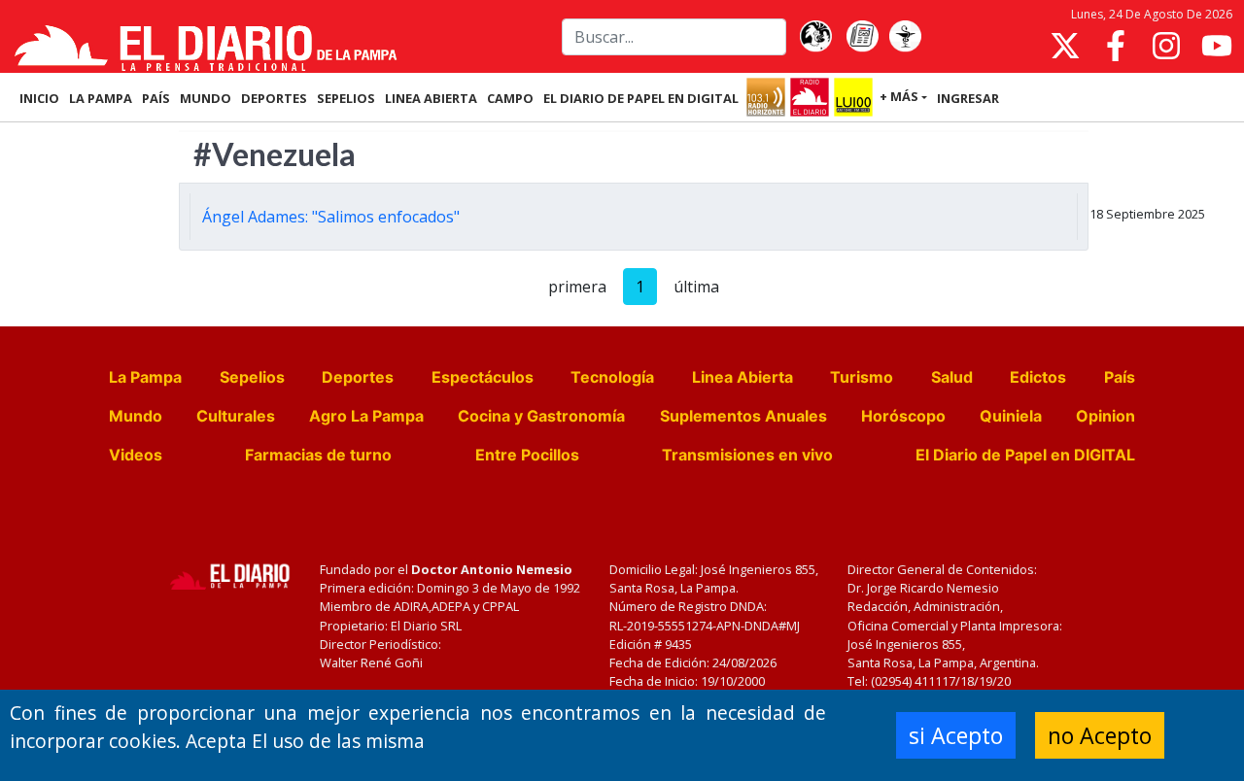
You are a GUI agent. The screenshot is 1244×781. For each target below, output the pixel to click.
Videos (135, 454)
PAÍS (156, 98)
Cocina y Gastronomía (541, 415)
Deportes (358, 377)
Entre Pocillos (527, 454)
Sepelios (252, 377)
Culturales (235, 415)
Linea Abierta (742, 377)
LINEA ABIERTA (431, 98)
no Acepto (1100, 735)
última (696, 286)
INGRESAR (968, 98)
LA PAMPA (100, 98)
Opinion (1105, 415)
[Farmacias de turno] (904, 36)
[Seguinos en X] (1065, 45)
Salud (952, 377)
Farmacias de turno (318, 454)
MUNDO (205, 98)
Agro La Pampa (366, 415)
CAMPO (510, 98)
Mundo (135, 415)
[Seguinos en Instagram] (1166, 45)
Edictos (1038, 377)
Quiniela (1011, 415)
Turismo (861, 377)
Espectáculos (483, 377)
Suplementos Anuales (743, 415)
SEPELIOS (346, 98)
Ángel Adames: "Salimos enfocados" (331, 216)
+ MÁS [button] (899, 96)
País (1119, 377)
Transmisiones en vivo (747, 454)
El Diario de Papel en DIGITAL (641, 98)
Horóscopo (903, 415)
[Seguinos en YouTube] (1216, 45)
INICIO (39, 98)
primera (577, 286)
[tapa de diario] (862, 36)
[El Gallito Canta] (815, 36)
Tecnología (612, 377)
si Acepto (956, 735)
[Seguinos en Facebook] (1115, 45)
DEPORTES (274, 98)
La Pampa (145, 377)
